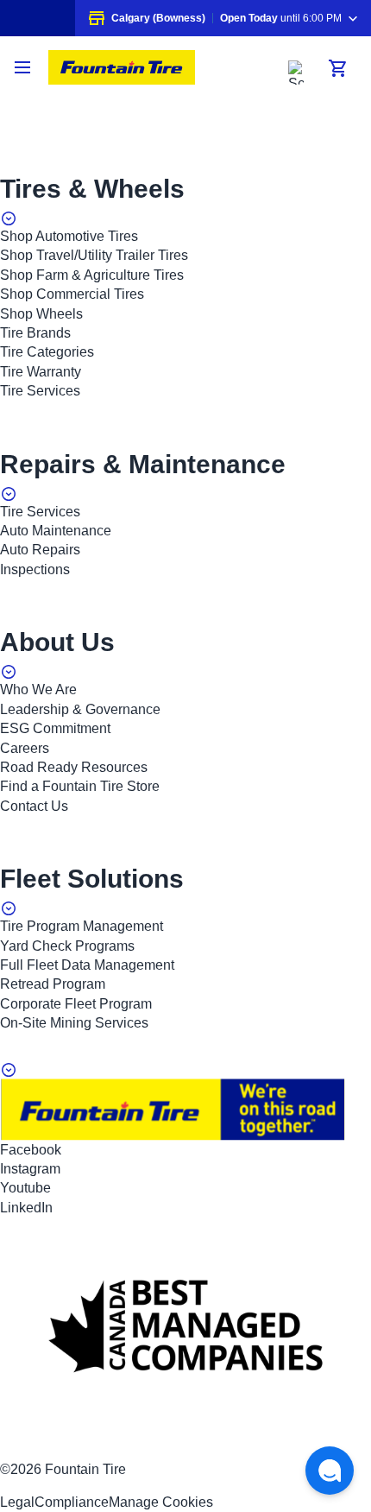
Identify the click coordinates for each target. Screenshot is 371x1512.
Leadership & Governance (80, 709)
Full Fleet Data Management (87, 965)
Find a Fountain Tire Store (80, 786)
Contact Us (34, 806)
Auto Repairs (40, 549)
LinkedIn (26, 1207)
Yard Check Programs (67, 946)
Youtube (25, 1187)
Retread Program (52, 984)
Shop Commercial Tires (72, 294)
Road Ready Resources (74, 767)
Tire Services (40, 390)
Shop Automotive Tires (69, 236)
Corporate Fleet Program (76, 1003)
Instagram (30, 1168)
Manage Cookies (161, 1502)
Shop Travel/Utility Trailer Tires (94, 255)
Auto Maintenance (55, 530)
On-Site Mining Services (74, 1022)
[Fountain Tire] (121, 67)
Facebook (30, 1149)
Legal (17, 1502)
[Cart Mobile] (338, 68)
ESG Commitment (55, 728)
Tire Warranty (40, 371)
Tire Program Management (81, 926)
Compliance (72, 1502)
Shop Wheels (41, 314)
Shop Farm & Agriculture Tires (92, 275)
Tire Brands (35, 333)
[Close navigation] (24, 67)
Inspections (35, 569)
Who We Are (38, 689)
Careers (24, 748)
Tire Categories (47, 352)
